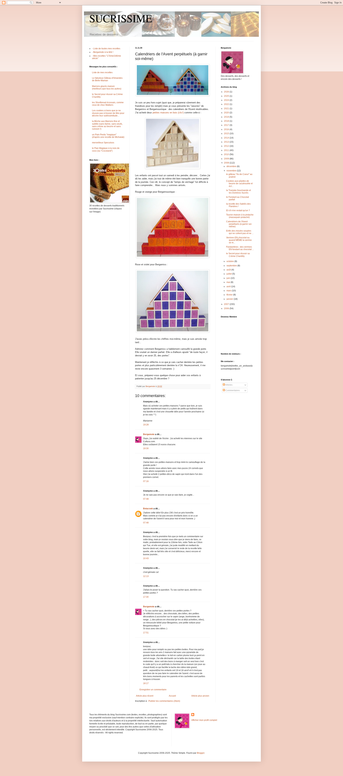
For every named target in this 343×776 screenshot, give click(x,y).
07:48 (146, 499)
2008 (227, 163)
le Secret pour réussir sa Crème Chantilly (238, 254)
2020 (227, 112)
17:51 (146, 632)
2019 (227, 117)
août (229, 269)
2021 (227, 108)
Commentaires (232, 390)
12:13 (146, 576)
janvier (230, 299)
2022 (227, 104)
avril (229, 286)
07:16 (146, 481)
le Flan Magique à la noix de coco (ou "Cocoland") (106, 149)
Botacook (148, 508)
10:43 (146, 558)
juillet (229, 274)
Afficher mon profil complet (204, 720)
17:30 (146, 597)
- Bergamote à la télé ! (102, 52)
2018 (227, 121)
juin (229, 278)
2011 (227, 150)
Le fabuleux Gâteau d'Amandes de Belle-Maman (107, 79)
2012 (227, 146)
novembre (232, 170)
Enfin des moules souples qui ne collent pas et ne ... (239, 232)
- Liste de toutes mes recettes (106, 48)
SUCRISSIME (120, 18)
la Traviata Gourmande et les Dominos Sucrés (238, 191)
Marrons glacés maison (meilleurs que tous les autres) (106, 87)
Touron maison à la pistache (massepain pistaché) (239, 216)
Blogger (200, 753)
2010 (227, 154)
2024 (227, 100)
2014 (227, 138)
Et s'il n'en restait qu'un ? (238, 210)
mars (229, 290)
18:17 (146, 683)
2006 (227, 308)
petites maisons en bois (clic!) (168, 112)
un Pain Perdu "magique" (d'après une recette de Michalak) (108, 135)
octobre (230, 261)
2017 (227, 125)
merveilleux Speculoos (103, 142)
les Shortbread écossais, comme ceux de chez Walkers (108, 103)
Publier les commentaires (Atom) (164, 701)
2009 (227, 158)
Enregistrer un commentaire (153, 689)
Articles (228, 385)
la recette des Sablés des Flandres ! (238, 205)
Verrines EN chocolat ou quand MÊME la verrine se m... (239, 240)
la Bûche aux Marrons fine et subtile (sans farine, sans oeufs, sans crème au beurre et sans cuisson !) (107, 125)
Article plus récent (144, 696)
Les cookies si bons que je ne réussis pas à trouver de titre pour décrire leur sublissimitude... (108, 113)
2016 (227, 129)
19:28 (146, 424)
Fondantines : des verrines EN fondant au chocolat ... (240, 248)
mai (229, 282)
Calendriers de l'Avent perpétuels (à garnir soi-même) (239, 224)
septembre (232, 265)
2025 (227, 96)
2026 (227, 92)
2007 (227, 304)
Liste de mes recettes (102, 72)
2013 (227, 142)
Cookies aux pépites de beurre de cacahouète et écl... (239, 183)
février (230, 294)
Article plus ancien (200, 696)
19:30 (146, 448)
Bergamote (149, 434)
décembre (232, 166)
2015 (227, 133)
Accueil (172, 696)
